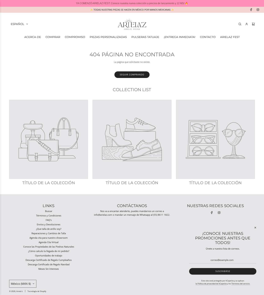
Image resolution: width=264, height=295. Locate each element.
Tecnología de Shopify (37, 291)
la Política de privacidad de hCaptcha (211, 283)
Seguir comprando (132, 74)
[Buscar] (240, 24)
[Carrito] (253, 24)
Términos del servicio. (240, 283)
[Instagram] (258, 9)
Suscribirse (222, 271)
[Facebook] (251, 9)
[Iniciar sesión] (246, 24)
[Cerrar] (255, 227)
